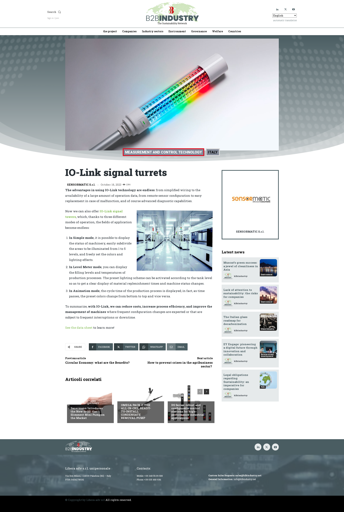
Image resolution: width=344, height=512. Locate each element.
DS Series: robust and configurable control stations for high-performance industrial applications (187, 411)
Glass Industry (267, 329)
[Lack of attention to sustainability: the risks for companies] (268, 295)
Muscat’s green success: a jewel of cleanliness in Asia (240, 266)
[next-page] (206, 391)
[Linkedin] (277, 9)
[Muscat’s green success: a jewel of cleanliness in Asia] (268, 267)
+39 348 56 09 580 (153, 475)
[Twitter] (285, 9)
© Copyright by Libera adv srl (85, 500)
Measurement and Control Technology (163, 152)
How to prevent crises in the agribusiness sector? (180, 364)
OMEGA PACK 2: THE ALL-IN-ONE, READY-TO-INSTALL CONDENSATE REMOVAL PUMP (136, 411)
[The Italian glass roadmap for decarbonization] (268, 322)
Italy (213, 152)
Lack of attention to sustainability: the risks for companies (240, 293)
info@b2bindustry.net (245, 479)
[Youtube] (293, 9)
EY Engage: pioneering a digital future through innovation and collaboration (240, 349)
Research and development (267, 355)
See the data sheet (79, 327)
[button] (83, 12)
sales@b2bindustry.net (248, 475)
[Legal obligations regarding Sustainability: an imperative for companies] (268, 380)
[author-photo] (228, 276)
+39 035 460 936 (152, 479)
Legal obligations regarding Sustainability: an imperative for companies (236, 382)
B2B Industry (130, 398)
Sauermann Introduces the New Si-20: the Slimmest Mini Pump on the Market (88, 413)
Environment (266, 275)
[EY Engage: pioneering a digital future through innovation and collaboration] (268, 349)
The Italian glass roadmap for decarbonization (235, 320)
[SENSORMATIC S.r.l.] (251, 199)
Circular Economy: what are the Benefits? (97, 362)
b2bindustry (240, 276)
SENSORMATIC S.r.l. (81, 184)
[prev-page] (200, 391)
